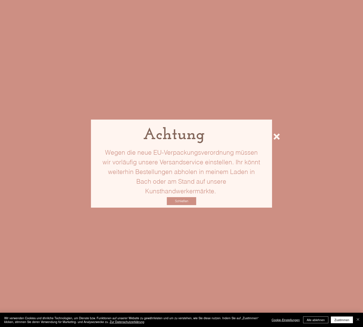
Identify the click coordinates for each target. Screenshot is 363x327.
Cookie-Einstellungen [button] (286, 320)
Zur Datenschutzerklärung (127, 322)
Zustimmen (341, 320)
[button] (277, 136)
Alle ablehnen (316, 320)
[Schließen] (357, 320)
